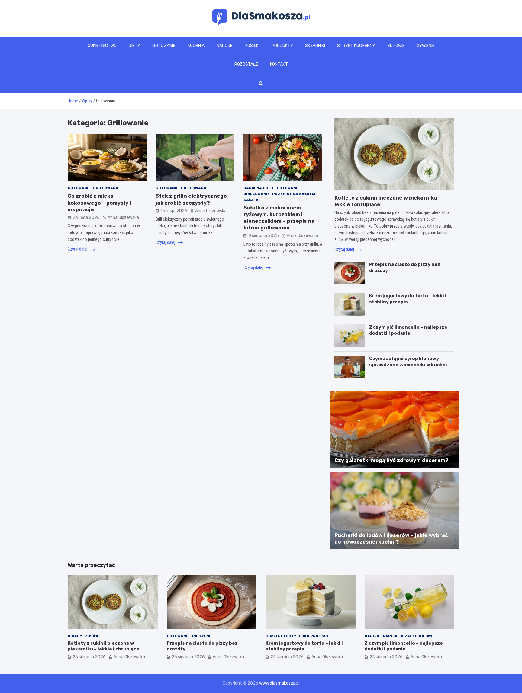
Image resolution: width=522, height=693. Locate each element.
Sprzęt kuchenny (356, 45)
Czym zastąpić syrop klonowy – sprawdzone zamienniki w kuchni (408, 361)
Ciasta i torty (281, 636)
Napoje (225, 45)
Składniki (315, 45)
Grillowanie (106, 188)
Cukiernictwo (102, 45)
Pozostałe (246, 64)
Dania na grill (258, 188)
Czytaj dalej (78, 249)
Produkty (282, 45)
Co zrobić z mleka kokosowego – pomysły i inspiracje (99, 202)
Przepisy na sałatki (293, 194)
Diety (134, 45)
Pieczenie (202, 636)
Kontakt (279, 64)
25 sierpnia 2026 (89, 656)
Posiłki (252, 45)
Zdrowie (396, 45)
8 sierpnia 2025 (263, 235)
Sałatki (251, 199)
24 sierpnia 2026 (287, 656)
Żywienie (426, 45)
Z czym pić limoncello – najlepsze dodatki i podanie (408, 330)
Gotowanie (164, 45)
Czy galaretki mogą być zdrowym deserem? (391, 460)
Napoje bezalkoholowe (408, 636)
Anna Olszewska (123, 217)
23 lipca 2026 (86, 217)
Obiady (75, 636)
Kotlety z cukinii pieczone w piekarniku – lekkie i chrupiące (103, 646)
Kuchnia (196, 45)
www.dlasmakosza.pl (279, 683)
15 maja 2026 (173, 210)
